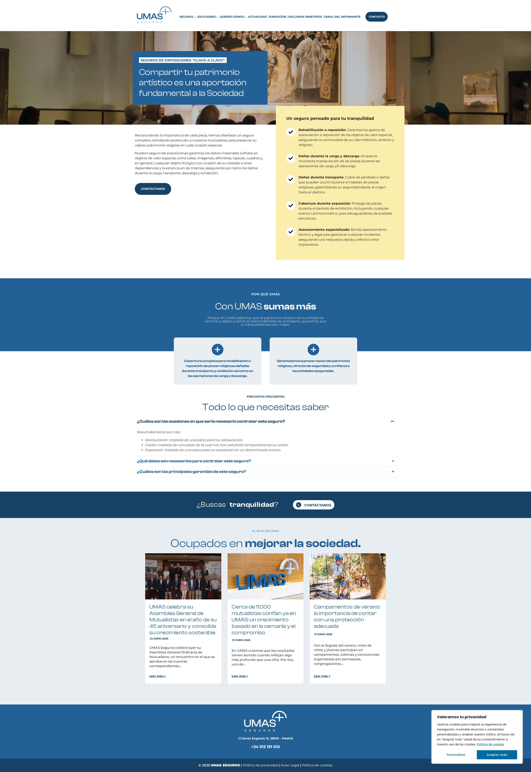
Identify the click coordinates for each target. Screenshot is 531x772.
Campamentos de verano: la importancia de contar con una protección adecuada (347, 616)
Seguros (186, 16)
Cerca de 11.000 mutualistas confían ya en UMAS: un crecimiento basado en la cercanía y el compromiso (264, 620)
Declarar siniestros (305, 16)
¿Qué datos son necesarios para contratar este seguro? (194, 461)
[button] (265, 421)
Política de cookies (490, 744)
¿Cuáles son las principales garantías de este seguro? (191, 471)
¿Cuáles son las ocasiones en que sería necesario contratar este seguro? (211, 421)
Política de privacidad (260, 765)
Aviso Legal (290, 765)
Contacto (377, 16)
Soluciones (206, 16)
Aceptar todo (497, 755)
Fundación (277, 16)
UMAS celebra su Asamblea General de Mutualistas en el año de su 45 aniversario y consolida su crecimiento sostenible (183, 620)
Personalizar (456, 755)
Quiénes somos (232, 16)
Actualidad (257, 16)
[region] (477, 737)
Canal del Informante (342, 16)
